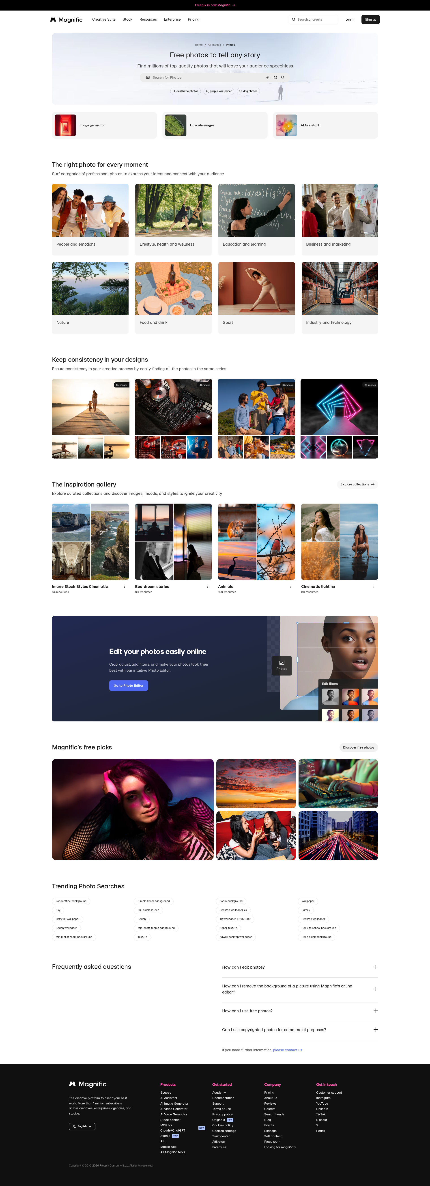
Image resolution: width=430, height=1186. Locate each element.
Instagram (323, 1098)
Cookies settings (224, 1131)
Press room (272, 1142)
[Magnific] (88, 1085)
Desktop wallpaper (313, 919)
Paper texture (228, 928)
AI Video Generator (173, 1109)
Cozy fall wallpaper (68, 919)
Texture (142, 937)
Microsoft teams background (156, 928)
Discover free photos (358, 747)
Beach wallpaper (66, 928)
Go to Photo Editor (129, 685)
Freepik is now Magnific (212, 5)
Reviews (270, 1104)
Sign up (370, 19)
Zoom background (231, 901)
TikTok (321, 1114)
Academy (219, 1093)
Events (269, 1125)
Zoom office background (71, 901)
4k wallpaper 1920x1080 (235, 919)
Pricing (194, 19)
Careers (269, 1109)
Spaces (165, 1093)
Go (62, 851)
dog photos (250, 91)
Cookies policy (222, 1125)
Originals (222, 1120)
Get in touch (326, 1084)
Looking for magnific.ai (280, 1147)
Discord (321, 1120)
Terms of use (221, 1109)
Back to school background (319, 928)
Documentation (223, 1098)
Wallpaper (308, 901)
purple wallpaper (221, 91)
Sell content (273, 1136)
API (162, 1141)
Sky (58, 910)
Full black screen (148, 910)
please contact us (287, 1050)
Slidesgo (270, 1131)
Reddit (320, 1131)
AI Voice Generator (173, 1114)
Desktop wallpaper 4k (233, 910)
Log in (350, 19)
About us (270, 1098)
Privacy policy (222, 1114)
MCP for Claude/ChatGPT (182, 1127)
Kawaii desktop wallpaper (236, 937)
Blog (267, 1120)
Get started (222, 1084)
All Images (214, 45)
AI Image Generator (174, 1104)
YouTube (322, 1104)
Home (199, 45)
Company (272, 1084)
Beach (142, 919)
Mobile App (168, 1147)
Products (168, 1084)
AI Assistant (168, 1098)
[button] (82, 1126)
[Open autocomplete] (146, 77)
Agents (169, 1136)
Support (218, 1104)
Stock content (170, 1120)
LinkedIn (322, 1109)
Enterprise (219, 1147)
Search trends (274, 1114)
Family (306, 910)
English (82, 1126)
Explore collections (355, 484)
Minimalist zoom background (74, 937)
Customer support (329, 1093)
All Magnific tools (172, 1152)
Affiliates (218, 1142)
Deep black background (316, 937)
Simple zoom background (154, 901)
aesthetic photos (187, 91)
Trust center (221, 1136)
